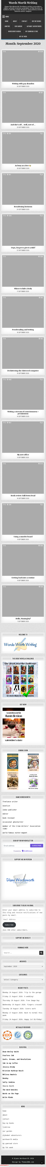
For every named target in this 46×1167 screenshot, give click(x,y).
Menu (7, 16)
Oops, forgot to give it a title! (23, 248)
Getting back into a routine (23, 578)
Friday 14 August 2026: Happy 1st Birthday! (22, 1019)
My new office (23, 455)
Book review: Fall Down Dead (23, 496)
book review (23, 468)
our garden (18, 26)
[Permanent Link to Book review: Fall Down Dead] (23, 478)
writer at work (23, 56)
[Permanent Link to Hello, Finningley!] (23, 601)
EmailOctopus (28, 851)
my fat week (23, 36)
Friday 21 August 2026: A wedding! (18, 996)
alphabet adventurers (34, 26)
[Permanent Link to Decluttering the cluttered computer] (23, 353)
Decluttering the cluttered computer (23, 371)
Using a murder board (23, 537)
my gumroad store (31, 31)
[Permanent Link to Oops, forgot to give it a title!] (23, 230)
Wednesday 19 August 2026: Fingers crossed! (22, 1005)
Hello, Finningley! (23, 619)
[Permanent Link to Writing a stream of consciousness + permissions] (23, 394)
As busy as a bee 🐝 (23, 166)
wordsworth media (14, 31)
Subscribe (9, 925)
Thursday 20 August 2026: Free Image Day (21, 1000)
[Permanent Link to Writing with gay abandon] (23, 66)
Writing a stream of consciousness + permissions (23, 413)
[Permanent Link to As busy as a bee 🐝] (23, 148)
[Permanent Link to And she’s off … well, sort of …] (23, 107)
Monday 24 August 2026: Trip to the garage (22, 992)
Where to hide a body (23, 289)
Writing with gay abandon (23, 84)
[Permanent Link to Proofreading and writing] (23, 312)
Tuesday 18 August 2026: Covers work (19, 1009)
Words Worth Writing (23, 2)
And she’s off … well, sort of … (23, 125)
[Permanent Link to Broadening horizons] (23, 189)
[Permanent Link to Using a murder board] (23, 519)
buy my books (36, 21)
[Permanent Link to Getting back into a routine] (23, 560)
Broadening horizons (23, 207)
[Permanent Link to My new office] (23, 437)
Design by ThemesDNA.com (23, 1162)
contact (24, 21)
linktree (7, 26)
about (15, 21)
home (6, 21)
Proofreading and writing (23, 330)
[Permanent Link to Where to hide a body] (23, 271)
